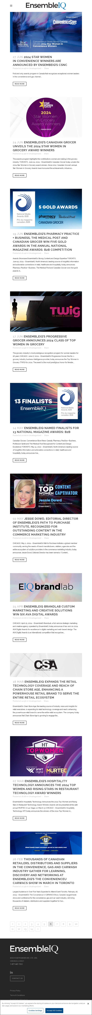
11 (13, 929)
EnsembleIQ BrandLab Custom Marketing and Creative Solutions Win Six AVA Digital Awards (44, 610)
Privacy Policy (15, 991)
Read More (20, 84)
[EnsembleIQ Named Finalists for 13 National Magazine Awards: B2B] (46, 403)
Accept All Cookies (54, 1010)
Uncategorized (35, 68)
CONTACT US (17, 978)
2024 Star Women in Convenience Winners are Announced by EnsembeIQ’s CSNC (40, 61)
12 (19, 929)
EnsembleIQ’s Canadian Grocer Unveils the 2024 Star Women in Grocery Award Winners (44, 146)
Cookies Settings (35, 1010)
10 (76, 924)
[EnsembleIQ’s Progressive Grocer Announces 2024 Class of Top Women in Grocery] (46, 311)
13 (25, 929)
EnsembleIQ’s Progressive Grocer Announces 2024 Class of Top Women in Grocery (44, 340)
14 (32, 929)
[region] (46, 1007)
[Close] (88, 1003)
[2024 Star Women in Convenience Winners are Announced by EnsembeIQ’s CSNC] (46, 32)
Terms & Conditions (17, 995)
